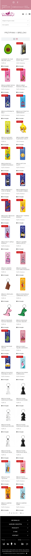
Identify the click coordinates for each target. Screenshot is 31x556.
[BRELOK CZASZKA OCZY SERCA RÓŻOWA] (23, 258)
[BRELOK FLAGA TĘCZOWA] (8, 467)
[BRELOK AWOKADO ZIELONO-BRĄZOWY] (8, 127)
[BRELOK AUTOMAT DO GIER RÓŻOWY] (23, 101)
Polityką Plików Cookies (7, 551)
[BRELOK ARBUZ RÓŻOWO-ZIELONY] (23, 75)
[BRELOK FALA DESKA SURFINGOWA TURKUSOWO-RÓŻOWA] (23, 362)
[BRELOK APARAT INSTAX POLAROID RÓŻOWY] (8, 75)
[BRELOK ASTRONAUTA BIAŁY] (8, 101)
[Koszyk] (23, 14)
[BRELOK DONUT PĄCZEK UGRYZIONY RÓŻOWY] (23, 336)
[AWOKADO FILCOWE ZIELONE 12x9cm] (8, 49)
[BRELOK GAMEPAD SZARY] (23, 493)
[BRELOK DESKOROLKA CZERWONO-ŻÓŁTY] (23, 284)
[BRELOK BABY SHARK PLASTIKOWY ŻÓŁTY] (23, 127)
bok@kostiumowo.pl (17, 7)
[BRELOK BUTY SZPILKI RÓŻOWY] (8, 231)
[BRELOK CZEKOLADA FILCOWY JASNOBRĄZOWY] (8, 284)
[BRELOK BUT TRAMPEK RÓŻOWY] (23, 205)
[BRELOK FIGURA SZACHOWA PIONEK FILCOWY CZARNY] (23, 388)
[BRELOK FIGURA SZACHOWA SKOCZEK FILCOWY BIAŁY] (8, 414)
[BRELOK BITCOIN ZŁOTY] (23, 153)
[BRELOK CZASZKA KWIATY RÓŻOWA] (8, 258)
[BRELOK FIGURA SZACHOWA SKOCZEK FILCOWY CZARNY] (23, 414)
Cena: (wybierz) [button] (5, 24)
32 (21, 513)
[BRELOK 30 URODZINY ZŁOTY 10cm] (23, 49)
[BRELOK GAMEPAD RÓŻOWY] (8, 493)
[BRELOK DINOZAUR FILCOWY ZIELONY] (23, 310)
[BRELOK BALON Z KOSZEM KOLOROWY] (8, 153)
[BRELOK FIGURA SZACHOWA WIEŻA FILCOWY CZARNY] (23, 440)
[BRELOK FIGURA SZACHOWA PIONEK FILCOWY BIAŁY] (8, 388)
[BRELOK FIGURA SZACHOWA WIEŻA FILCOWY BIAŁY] (8, 440)
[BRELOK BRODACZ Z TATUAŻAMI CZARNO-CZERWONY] (23, 179)
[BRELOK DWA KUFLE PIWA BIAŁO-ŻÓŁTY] (8, 362)
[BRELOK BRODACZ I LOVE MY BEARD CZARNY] (8, 179)
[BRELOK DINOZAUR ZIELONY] (8, 336)
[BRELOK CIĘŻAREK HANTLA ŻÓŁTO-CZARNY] (23, 231)
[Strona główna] (8, 14)
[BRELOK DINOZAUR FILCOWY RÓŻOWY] (8, 310)
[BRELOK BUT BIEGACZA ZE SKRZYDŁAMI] (8, 205)
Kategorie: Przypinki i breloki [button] (8, 20)
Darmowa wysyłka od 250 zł (6, 7)
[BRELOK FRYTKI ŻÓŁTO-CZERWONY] (23, 467)
